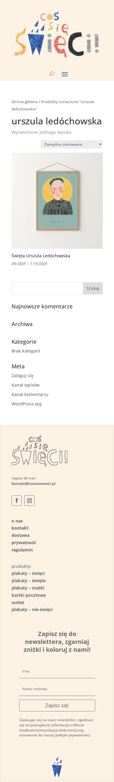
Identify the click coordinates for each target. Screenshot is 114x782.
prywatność (24, 542)
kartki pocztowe (29, 595)
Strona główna (25, 101)
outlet (18, 602)
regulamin (22, 550)
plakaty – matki (28, 588)
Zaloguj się (22, 375)
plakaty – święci (28, 573)
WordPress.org (27, 404)
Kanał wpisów (26, 385)
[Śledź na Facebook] (17, 500)
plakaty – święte (29, 580)
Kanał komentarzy (30, 394)
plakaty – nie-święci (32, 609)
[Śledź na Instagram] (29, 500)
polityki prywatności (72, 735)
